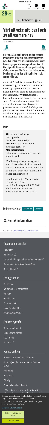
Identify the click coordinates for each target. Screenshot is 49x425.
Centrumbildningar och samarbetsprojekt (22, 259)
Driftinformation (11, 328)
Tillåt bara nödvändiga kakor (13, 414)
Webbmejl (8, 370)
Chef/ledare (9, 284)
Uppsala (38, 209)
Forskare (7, 293)
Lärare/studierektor (12, 308)
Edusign (7, 380)
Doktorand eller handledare (16, 288)
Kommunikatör (10, 303)
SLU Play (7, 342)
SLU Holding (9, 269)
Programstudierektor (13, 313)
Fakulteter (8, 249)
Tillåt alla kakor (13, 421)
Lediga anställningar (13, 332)
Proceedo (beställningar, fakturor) (19, 357)
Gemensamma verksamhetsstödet (19, 264)
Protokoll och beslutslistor (15, 385)
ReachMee (8, 375)
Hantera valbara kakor (12, 408)
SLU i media (9, 337)
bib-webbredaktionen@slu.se (26, 231)
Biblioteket (27, 209)
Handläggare (9, 298)
